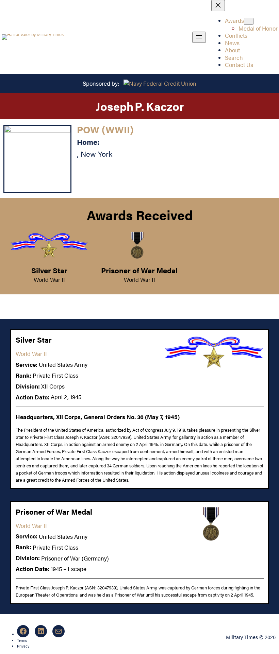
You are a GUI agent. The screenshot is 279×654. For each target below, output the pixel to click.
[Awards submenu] (248, 21)
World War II (49, 279)
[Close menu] (218, 5)
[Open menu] (199, 37)
